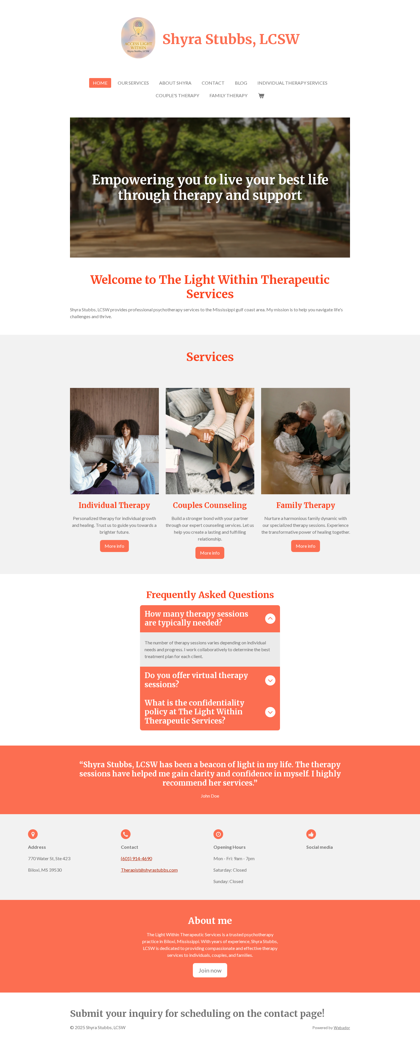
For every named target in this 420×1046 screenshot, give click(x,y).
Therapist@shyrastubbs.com (149, 869)
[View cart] (261, 95)
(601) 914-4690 (136, 858)
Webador (342, 1027)
